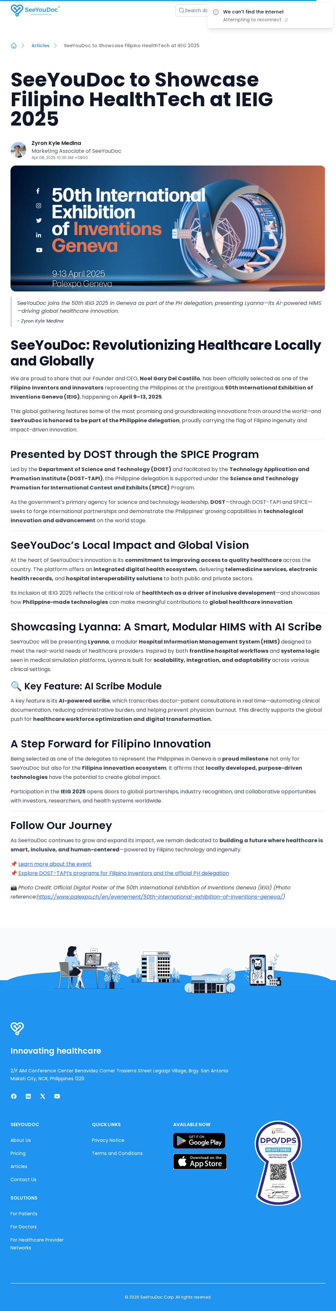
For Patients (23, 1213)
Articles (41, 45)
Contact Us (23, 1179)
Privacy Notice (108, 1140)
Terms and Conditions (117, 1153)
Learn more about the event (55, 864)
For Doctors (23, 1226)
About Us (20, 1140)
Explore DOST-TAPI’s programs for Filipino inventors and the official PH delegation (123, 873)
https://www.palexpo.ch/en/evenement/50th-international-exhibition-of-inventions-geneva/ (160, 897)
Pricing (18, 1153)
